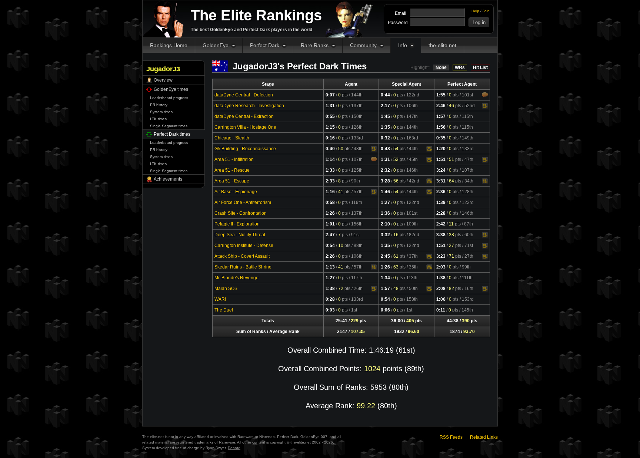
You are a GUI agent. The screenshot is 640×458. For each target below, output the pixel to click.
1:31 (330, 105)
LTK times (158, 119)
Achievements (168, 179)
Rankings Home (168, 45)
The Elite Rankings (256, 15)
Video (485, 106)
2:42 (441, 224)
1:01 (330, 224)
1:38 (441, 277)
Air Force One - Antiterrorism (242, 202)
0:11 (440, 310)
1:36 (385, 213)
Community (363, 45)
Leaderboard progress (169, 98)
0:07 (330, 95)
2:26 (330, 256)
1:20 (441, 148)
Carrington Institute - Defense (243, 245)
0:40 (330, 148)
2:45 (385, 256)
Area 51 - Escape (231, 181)
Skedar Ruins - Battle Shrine (242, 267)
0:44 (385, 95)
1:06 (441, 299)
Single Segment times (168, 126)
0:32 (385, 138)
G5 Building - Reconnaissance (245, 148)
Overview (163, 80)
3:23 (441, 256)
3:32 (385, 234)
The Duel (223, 310)
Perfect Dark (264, 45)
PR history (158, 105)
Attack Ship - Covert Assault (242, 256)
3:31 (441, 181)
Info (402, 45)
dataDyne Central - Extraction (244, 116)
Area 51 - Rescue (232, 170)
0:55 (330, 116)
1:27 (385, 202)
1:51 (441, 159)
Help (475, 11)
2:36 (441, 191)
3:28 (385, 181)
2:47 (330, 234)
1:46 (385, 191)
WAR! (220, 299)
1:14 (330, 159)
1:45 (385, 116)
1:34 (385, 277)
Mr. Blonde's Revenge (236, 277)
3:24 (441, 170)
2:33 (330, 181)
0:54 (330, 245)
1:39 (441, 202)
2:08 (441, 288)
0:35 (441, 138)
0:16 (330, 138)
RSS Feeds (451, 437)
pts (343, 95)
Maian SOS (225, 288)
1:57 (441, 116)
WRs (460, 67)
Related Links (484, 437)
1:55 (441, 95)
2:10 (385, 224)
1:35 (385, 127)
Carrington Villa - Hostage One (245, 127)
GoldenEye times (171, 89)
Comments (485, 95)
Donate (234, 448)
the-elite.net (442, 45)
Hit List (480, 67)
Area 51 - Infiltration (234, 159)
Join (486, 11)
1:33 (330, 170)
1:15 (330, 127)
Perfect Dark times (172, 134)
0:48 (385, 148)
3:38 (441, 234)
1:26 (330, 213)
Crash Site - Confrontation (240, 213)
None (441, 67)
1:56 (441, 127)
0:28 (330, 299)
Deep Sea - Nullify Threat (239, 234)
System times (161, 112)
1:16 (330, 191)
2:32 (385, 170)
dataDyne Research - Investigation (249, 105)
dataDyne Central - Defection (243, 95)
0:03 (330, 310)
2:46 (441, 105)
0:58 (330, 202)
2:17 (385, 105)
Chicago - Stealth (231, 138)
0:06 (385, 310)
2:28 (441, 213)
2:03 (441, 267)
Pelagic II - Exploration (237, 224)
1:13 (330, 267)
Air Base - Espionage (235, 191)
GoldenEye (216, 45)
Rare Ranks (315, 45)
